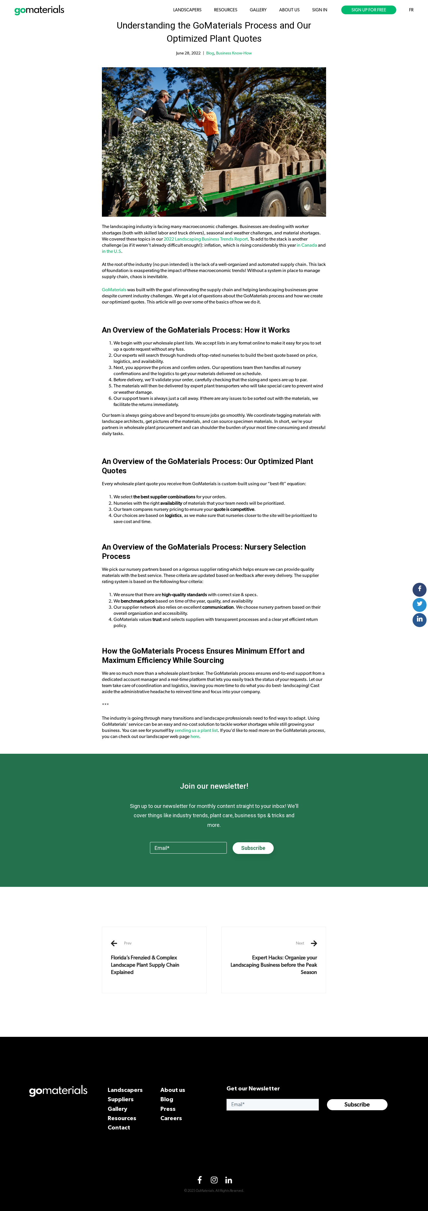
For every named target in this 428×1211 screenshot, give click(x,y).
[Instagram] (214, 1181)
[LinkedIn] (228, 1181)
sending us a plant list (196, 730)
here (194, 736)
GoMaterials (114, 289)
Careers (171, 1118)
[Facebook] (199, 1181)
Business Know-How (234, 53)
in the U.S (111, 251)
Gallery (117, 1108)
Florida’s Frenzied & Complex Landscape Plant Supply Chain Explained (145, 958)
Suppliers (121, 1099)
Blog (210, 53)
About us (172, 1089)
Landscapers (125, 1089)
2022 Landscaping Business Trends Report (206, 239)
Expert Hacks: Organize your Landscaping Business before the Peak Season (274, 958)
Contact (119, 1127)
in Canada (307, 245)
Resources (122, 1118)
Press (168, 1108)
